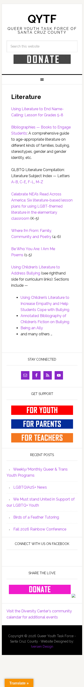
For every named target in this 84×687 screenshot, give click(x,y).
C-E (23, 182)
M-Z (39, 182)
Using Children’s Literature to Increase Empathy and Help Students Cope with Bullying (45, 303)
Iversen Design (42, 646)
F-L (31, 182)
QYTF (42, 19)
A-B (14, 182)
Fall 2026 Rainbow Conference (39, 529)
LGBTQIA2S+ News (30, 487)
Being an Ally (32, 328)
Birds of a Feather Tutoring (36, 517)
